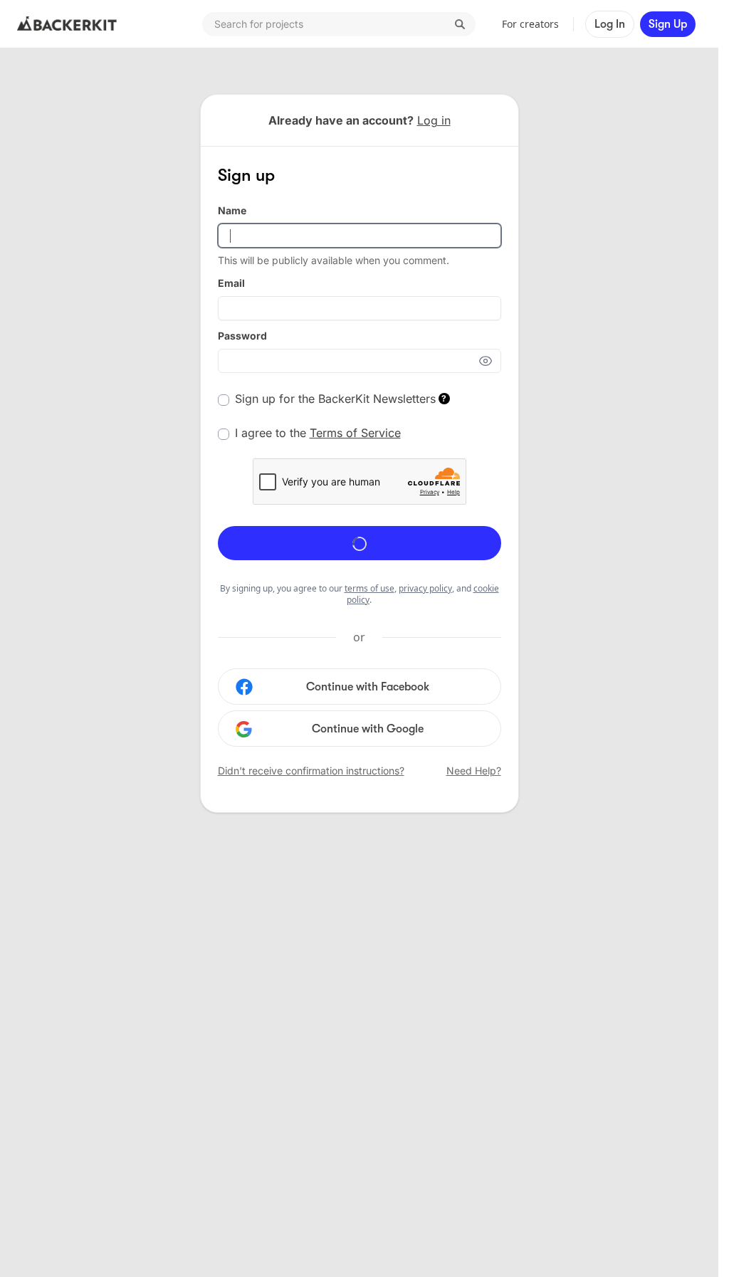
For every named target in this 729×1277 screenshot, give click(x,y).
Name (232, 210)
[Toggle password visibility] (489, 361)
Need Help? (473, 770)
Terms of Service (355, 433)
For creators (530, 24)
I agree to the (318, 433)
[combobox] (339, 24)
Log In (609, 24)
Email (231, 283)
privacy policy (425, 588)
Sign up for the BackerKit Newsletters (341, 398)
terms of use (369, 588)
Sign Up (668, 24)
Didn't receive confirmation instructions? (311, 770)
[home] (67, 24)
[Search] (460, 24)
